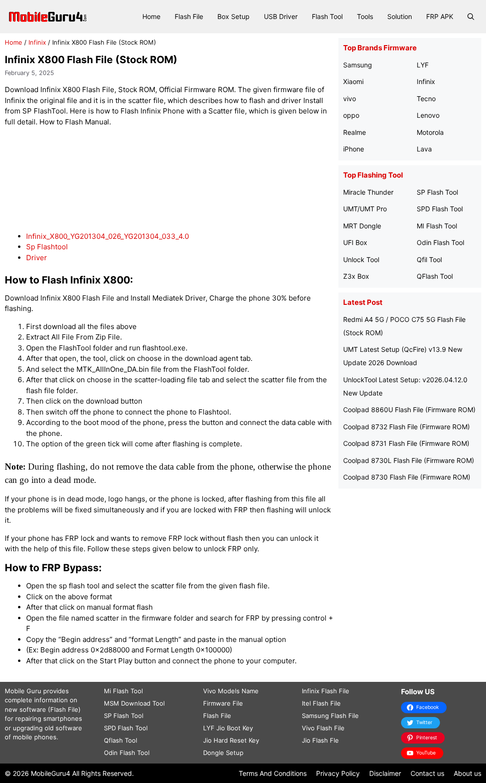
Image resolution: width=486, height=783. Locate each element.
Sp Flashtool (47, 246)
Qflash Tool (120, 740)
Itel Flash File (321, 703)
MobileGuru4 (50, 773)
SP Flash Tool (437, 192)
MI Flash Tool (437, 226)
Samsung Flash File (330, 715)
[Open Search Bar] (470, 16)
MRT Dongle (362, 226)
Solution (399, 16)
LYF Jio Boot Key (228, 728)
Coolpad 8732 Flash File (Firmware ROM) (406, 427)
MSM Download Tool (134, 703)
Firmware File (223, 703)
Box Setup (233, 16)
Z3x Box (356, 276)
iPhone (353, 149)
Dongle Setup (223, 752)
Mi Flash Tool (123, 691)
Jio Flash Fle (320, 740)
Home (151, 16)
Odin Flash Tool (440, 242)
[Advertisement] (177, 179)
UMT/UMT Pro (365, 209)
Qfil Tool (429, 259)
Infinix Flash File (325, 691)
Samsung (357, 65)
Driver (36, 257)
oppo (351, 115)
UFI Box (355, 242)
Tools (365, 16)
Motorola (430, 132)
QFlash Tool (435, 276)
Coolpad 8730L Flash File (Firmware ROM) (408, 460)
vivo (349, 98)
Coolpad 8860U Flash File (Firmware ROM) (409, 410)
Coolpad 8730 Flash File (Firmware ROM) (406, 477)
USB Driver (281, 16)
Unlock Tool (361, 259)
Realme (354, 132)
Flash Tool (327, 16)
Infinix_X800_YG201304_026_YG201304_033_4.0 (107, 236)
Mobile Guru (23, 691)
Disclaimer (385, 773)
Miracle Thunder (368, 192)
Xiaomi (353, 81)
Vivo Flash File (323, 728)
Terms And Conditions (273, 773)
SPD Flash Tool (440, 209)
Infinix (37, 42)
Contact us (427, 773)
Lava (424, 149)
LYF (423, 65)
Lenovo (428, 115)
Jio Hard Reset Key (231, 740)
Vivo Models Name (231, 691)
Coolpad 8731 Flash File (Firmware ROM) (406, 443)
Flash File (189, 16)
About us (467, 773)
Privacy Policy (338, 773)
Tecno (426, 98)
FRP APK (439, 16)
